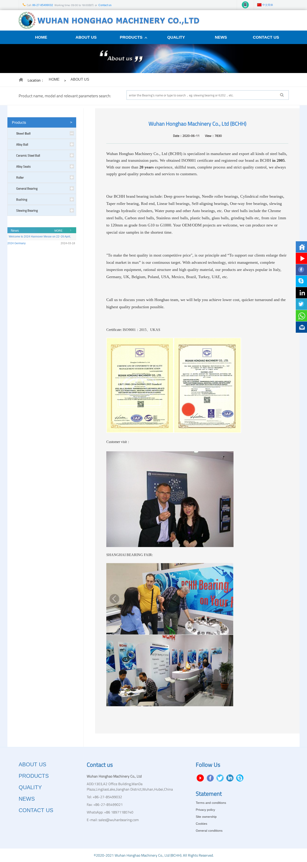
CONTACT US (266, 37)
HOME (41, 37)
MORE (58, 230)
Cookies (201, 823)
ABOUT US (86, 37)
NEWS (221, 37)
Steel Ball (23, 133)
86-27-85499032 (42, 5)
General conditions (209, 830)
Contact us (104, 5)
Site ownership (206, 816)
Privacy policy (205, 809)
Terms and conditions (211, 802)
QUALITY (176, 37)
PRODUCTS (131, 37)
